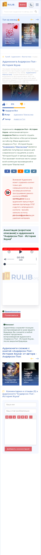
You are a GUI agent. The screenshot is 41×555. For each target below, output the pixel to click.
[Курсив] (10, 417)
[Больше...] (30, 417)
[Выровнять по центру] (22, 417)
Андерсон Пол (11, 111)
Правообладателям (12, 311)
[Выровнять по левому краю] (18, 417)
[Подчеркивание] (14, 417)
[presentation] (32, 19)
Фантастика (7, 74)
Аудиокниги (31, 73)
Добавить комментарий (18, 449)
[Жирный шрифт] (7, 417)
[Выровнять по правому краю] (26, 417)
